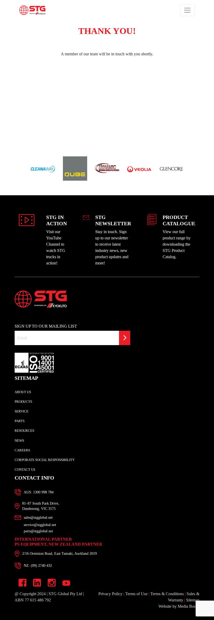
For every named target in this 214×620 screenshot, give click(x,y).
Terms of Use (136, 594)
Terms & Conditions (167, 594)
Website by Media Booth (178, 606)
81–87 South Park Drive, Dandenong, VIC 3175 (40, 506)
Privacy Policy (110, 594)
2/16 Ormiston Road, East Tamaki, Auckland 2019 (59, 554)
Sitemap (192, 600)
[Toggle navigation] (187, 10)
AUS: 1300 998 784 (39, 492)
